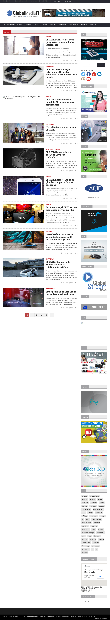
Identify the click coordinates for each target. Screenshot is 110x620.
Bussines (94, 503)
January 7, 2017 (68, 61)
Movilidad (53, 25)
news (93, 529)
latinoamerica (86, 523)
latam (87, 519)
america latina (94, 496)
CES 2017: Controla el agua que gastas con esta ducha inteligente (60, 42)
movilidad (85, 526)
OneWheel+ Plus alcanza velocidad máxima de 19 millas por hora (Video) (59, 237)
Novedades (62, 25)
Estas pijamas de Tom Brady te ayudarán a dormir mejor (61, 293)
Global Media (86, 509)
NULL (89, 536)
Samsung (97, 536)
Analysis (84, 499)
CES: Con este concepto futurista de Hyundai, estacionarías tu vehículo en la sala (61, 73)
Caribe (101, 503)
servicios (93, 539)
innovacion (93, 516)
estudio (101, 506)
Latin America (96, 519)
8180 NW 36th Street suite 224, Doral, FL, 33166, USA (92, 588)
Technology (85, 546)
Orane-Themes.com (89, 616)
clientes (84, 506)
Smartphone (86, 543)
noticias (100, 529)
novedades (100, 533)
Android (92, 499)
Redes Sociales (73, 25)
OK (100, 576)
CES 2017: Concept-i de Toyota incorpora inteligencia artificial (58, 264)
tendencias (85, 549)
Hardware (44, 25)
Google (90, 513)
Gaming (36, 25)
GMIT (83, 513)
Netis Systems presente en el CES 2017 (61, 128)
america (84, 496)
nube (83, 536)
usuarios (85, 553)
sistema (101, 539)
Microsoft (97, 523)
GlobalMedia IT (98, 509)
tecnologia (95, 546)
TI (92, 549)
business (85, 503)
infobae (84, 516)
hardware (98, 513)
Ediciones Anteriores (101, 618)
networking (85, 529)
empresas (93, 506)
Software (93, 25)
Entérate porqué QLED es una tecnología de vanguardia (61, 208)
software (96, 543)
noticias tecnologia (88, 533)
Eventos (28, 25)
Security (84, 539)
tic (96, 549)
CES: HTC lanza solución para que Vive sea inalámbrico (59, 155)
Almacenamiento (9, 25)
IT (82, 519)
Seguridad (84, 25)
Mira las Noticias (70, 2)
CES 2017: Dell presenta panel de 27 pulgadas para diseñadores (60, 102)
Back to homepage (70, 32)
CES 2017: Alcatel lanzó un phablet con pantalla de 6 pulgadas (60, 182)
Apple (100, 499)
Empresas (20, 25)
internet (102, 516)
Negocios (94, 526)
